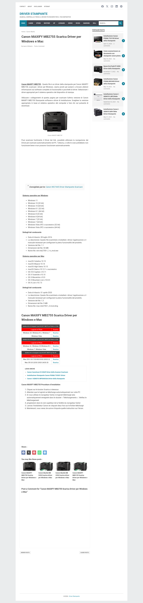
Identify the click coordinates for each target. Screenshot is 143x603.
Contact (23, 6)
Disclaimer (38, 6)
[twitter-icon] (107, 6)
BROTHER (47, 23)
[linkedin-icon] (116, 6)
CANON (30, 23)
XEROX (70, 23)
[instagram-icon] (112, 6)
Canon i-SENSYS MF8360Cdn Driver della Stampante (46, 378)
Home (23, 23)
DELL (94, 23)
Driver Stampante (34, 13)
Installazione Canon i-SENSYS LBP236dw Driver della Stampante (112, 96)
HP (54, 23)
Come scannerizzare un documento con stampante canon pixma (112, 53)
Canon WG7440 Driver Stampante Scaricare (64, 187)
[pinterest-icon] (121, 6)
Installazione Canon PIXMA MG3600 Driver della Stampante (111, 81)
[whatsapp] (39, 452)
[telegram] (45, 452)
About (30, 6)
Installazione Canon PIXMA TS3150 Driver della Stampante (111, 38)
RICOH (78, 23)
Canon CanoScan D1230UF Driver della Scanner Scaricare (47, 372)
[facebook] (23, 452)
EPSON (38, 23)
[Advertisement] (54, 65)
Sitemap (47, 6)
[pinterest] (34, 452)
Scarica (56, 333)
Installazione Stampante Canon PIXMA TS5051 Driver (46, 375)
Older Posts (85, 552)
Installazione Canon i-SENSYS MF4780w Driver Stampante (111, 111)
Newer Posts (25, 552)
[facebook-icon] (102, 6)
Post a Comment (39, 46)
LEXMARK (61, 23)
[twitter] (29, 452)
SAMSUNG (86, 23)
